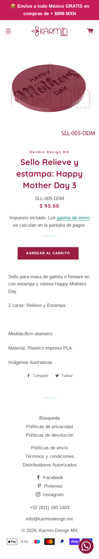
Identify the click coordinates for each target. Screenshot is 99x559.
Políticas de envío (49, 447)
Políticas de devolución (49, 435)
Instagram (53, 494)
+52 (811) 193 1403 (49, 507)
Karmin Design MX (58, 530)
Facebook (52, 477)
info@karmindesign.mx (49, 519)
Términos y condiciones (49, 456)
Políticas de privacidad (49, 426)
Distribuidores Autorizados (50, 465)
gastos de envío (73, 217)
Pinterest (52, 486)
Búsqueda (49, 418)
